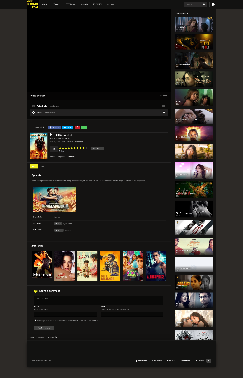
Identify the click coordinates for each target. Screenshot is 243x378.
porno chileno (141, 361)
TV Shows (70, 4)
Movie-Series (157, 361)
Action (52, 156)
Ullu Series (200, 361)
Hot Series (171, 361)
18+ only (84, 4)
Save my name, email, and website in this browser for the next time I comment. (68, 321)
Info (34, 166)
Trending (57, 4)
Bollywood (61, 156)
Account (110, 4)
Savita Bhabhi (185, 361)
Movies (45, 4)
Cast (42, 166)
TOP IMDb (97, 4)
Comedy (71, 156)
